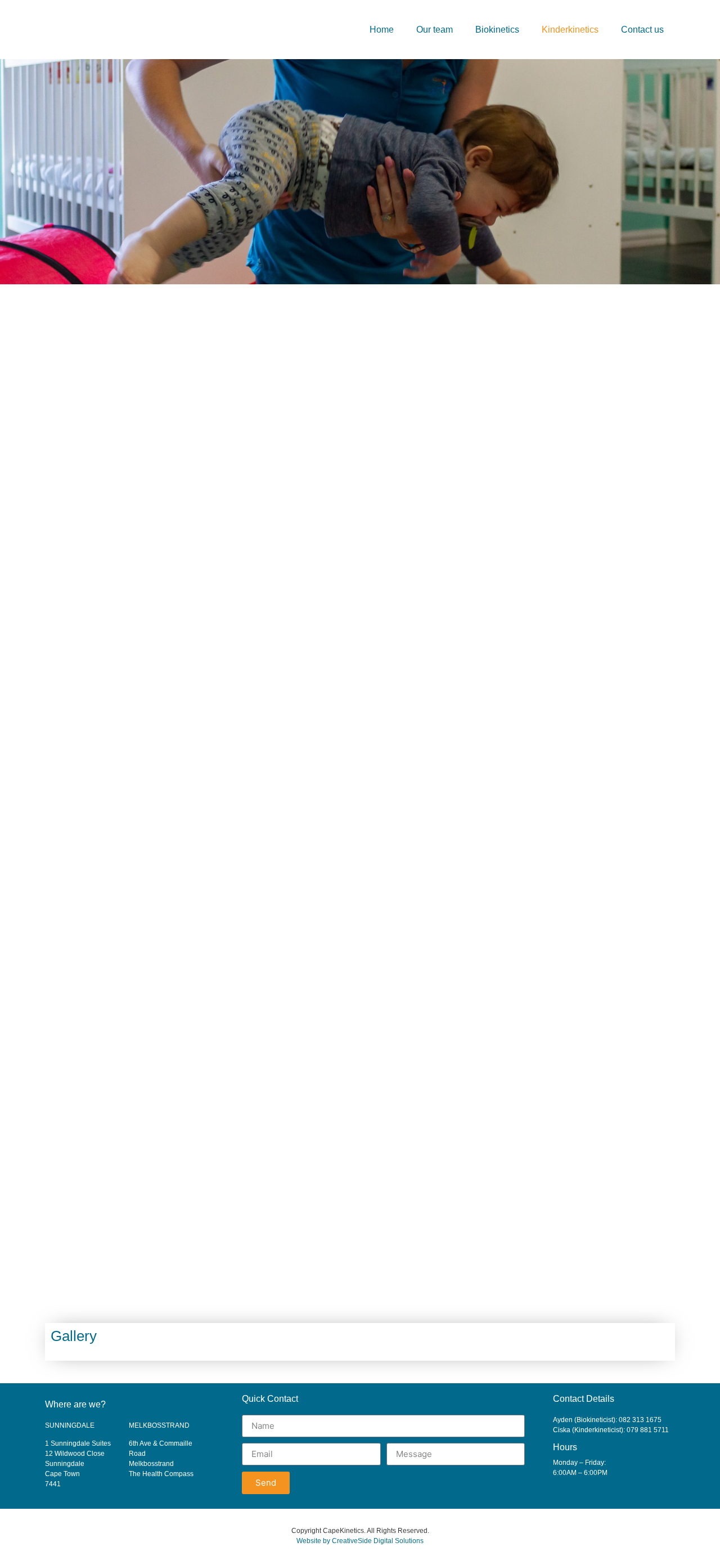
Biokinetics (497, 29)
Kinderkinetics (570, 29)
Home (382, 29)
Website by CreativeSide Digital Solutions (360, 1541)
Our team (434, 29)
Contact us (642, 29)
